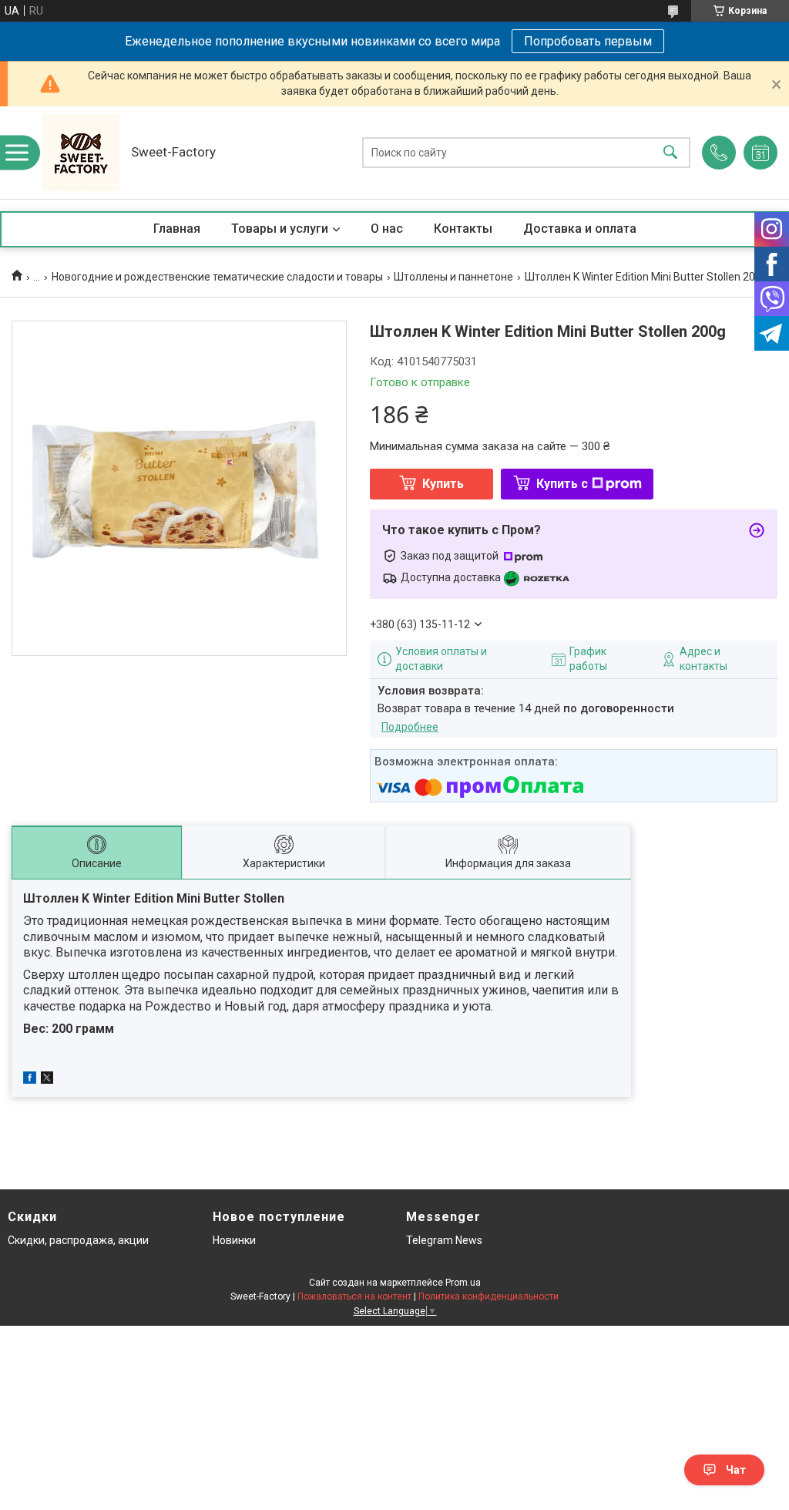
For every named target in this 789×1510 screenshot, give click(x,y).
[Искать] (670, 153)
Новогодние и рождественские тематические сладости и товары (217, 277)
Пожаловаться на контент (354, 1296)
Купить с (562, 483)
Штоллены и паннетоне (453, 277)
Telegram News (444, 1240)
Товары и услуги (279, 228)
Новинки (234, 1240)
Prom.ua (463, 1282)
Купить (443, 483)
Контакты (463, 228)
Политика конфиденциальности (488, 1296)
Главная (176, 228)
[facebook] (29, 1080)
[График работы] (760, 153)
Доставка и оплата (579, 228)
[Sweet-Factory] (80, 152)
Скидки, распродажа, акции (78, 1240)
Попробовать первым (588, 41)
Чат (736, 1470)
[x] (47, 1080)
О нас (387, 228)
